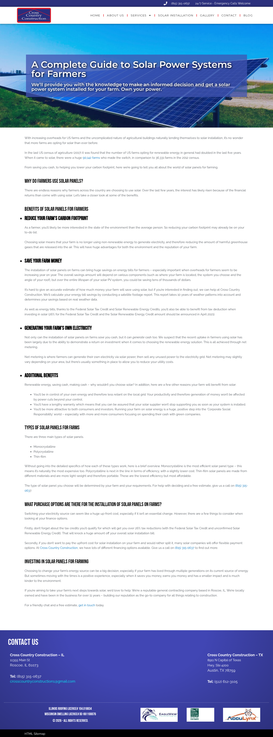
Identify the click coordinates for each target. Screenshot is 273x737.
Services (138, 15)
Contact (229, 15)
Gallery (207, 15)
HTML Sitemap (35, 734)
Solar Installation (175, 15)
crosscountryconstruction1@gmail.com (42, 681)
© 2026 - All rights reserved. (70, 721)
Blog (248, 15)
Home (95, 15)
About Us (115, 15)
